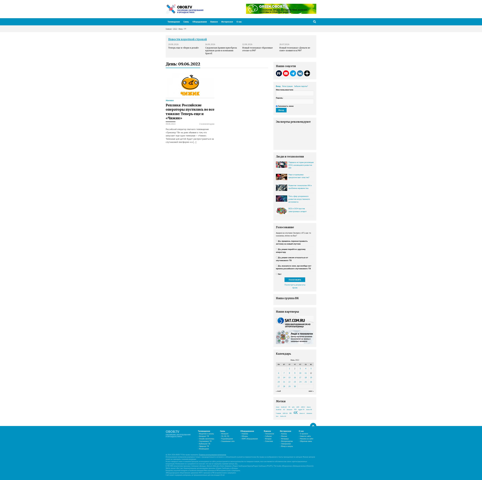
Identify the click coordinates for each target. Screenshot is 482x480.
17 (300, 377)
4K (295, 413)
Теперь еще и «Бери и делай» (183, 48)
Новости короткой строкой (187, 39)
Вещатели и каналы (206, 434)
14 (284, 377)
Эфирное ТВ (204, 446)
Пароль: (279, 98)
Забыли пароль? (301, 86)
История (268, 439)
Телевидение (173, 21)
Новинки (245, 434)
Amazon (289, 409)
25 (306, 382)
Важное (214, 21)
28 (284, 386)
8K (290, 413)
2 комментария (206, 124)
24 (300, 382)
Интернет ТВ (204, 436)
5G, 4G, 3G (225, 436)
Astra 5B (309, 409)
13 (279, 377)
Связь (186, 21)
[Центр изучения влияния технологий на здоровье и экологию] (281, 13)
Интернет (224, 434)
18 (306, 377)
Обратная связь (306, 441)
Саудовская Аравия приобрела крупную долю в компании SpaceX (221, 51)
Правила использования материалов (212, 455)
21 (284, 382)
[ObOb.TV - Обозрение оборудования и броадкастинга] (184, 9)
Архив (294, 287)
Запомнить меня (285, 106)
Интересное (227, 21)
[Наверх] (313, 426)
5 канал (278, 413)
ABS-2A (285, 413)
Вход (278, 86)
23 (295, 382)
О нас (239, 21)
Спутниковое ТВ (205, 441)
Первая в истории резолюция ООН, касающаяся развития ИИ (301, 165)
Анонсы (284, 434)
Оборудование (199, 21)
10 (300, 373)
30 (295, 386)
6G (284, 409)
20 (279, 382)
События (268, 436)
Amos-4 (302, 413)
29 (289, 386)
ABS (297, 407)
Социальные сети (227, 441)
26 (311, 382)
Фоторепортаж (287, 441)
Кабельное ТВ (204, 444)
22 (289, 382)
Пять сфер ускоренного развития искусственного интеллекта (299, 199)
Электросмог (286, 444)
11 (306, 373)
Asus (277, 407)
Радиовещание (227, 439)
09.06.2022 (170, 124)
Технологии (269, 434)
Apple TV (301, 409)
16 (295, 377)
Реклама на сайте (306, 439)
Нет (280, 274)
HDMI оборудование (250, 439)
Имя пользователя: (284, 90)
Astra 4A (283, 416)
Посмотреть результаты (294, 284)
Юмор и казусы (287, 446)
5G (295, 409)
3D (289, 407)
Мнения (170, 100)
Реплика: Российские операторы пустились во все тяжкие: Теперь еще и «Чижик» (190, 111)
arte (293, 407)
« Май (278, 391)
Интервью (285, 439)
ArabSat (278, 409)
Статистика (269, 441)
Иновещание (204, 449)
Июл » (311, 391)
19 (311, 377)
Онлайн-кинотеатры (206, 439)
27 (279, 386)
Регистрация (287, 86)
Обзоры (245, 436)
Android (284, 407)
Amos (309, 407)
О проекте (304, 434)
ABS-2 (303, 407)
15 (289, 377)
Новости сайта (305, 436)
